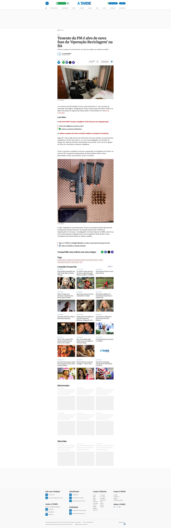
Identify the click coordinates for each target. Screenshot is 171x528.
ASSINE (122, 3)
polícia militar (75, 262)
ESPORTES (82, 8)
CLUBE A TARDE (113, 3)
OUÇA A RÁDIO (62, 3)
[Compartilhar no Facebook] (66, 62)
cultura (95, 505)
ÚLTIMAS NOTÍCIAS (54, 8)
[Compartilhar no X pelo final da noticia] (109, 252)
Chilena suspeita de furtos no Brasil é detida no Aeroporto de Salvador (84, 133)
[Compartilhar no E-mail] (73, 62)
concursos (95, 503)
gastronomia (103, 500)
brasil (94, 498)
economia (95, 510)
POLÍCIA (104, 8)
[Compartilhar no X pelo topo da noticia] (70, 62)
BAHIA (97, 8)
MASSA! (115, 498)
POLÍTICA (74, 8)
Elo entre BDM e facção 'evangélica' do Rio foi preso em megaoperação (84, 121)
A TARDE (115, 495)
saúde (94, 500)
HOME (58, 30)
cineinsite (95, 501)
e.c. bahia (102, 495)
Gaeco (100, 260)
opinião (102, 505)
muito (101, 501)
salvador (95, 508)
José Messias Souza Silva (64, 262)
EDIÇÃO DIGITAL (122, 8)
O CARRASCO (112, 8)
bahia (94, 496)
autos (94, 495)
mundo (101, 503)
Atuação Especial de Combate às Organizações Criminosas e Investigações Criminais (78, 260)
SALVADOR (90, 8)
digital (94, 506)
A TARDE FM (116, 496)
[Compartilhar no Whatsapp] (63, 62)
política (102, 506)
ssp (81, 262)
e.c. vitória (102, 496)
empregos (102, 498)
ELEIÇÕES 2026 (65, 8)
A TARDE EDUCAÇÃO (118, 500)
